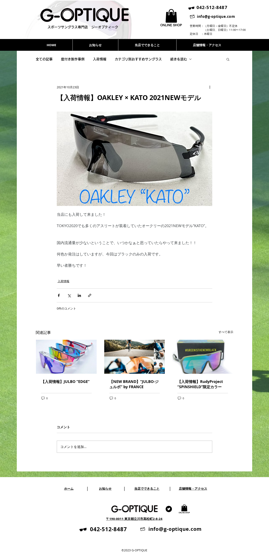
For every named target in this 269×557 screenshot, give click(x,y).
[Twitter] (169, 509)
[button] (228, 59)
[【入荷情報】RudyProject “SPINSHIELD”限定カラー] (202, 357)
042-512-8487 (108, 529)
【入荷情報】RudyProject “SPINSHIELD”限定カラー (200, 384)
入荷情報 (99, 59)
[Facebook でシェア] (59, 295)
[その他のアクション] (209, 87)
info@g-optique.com (216, 16)
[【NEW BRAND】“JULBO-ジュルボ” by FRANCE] (134, 357)
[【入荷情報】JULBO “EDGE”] (66, 357)
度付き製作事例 (72, 59)
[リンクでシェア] (90, 295)
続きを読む (178, 59)
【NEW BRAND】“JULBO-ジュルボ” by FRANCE (134, 384)
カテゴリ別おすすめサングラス (138, 59)
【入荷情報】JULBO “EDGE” (66, 381)
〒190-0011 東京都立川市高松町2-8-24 (134, 519)
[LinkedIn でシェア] (79, 295)
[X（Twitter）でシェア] (69, 295)
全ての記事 (44, 59)
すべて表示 (226, 332)
